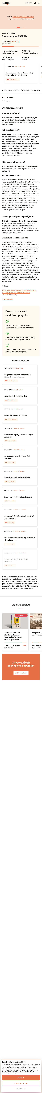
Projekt (4, 90)
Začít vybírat (21, 673)
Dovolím (21, 1077)
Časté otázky (25, 90)
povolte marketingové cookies (23, 16)
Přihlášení (28, 3)
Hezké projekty (36, 90)
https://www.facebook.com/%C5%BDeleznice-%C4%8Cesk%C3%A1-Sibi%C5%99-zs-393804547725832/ (19, 292)
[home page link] (6, 3)
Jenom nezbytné (21, 1083)
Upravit (20, 1088)
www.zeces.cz (7, 299)
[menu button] (38, 3)
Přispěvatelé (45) (13, 90)
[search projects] (35, 3)
